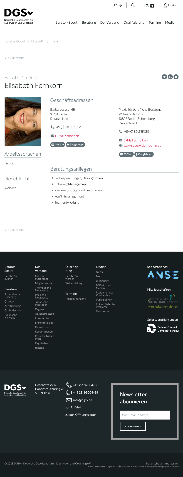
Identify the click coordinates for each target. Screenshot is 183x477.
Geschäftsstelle (44, 313)
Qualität (9, 301)
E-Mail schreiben (67, 136)
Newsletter (102, 311)
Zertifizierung (12, 306)
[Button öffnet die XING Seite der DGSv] (154, 5)
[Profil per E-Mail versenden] (176, 76)
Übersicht (16, 58)
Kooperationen (44, 331)
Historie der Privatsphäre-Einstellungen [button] (137, 466)
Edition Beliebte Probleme (105, 305)
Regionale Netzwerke (41, 296)
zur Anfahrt (73, 407)
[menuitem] (66, 24)
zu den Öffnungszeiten (81, 415)
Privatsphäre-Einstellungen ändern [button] (103, 466)
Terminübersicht (75, 299)
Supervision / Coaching (12, 295)
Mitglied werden (44, 283)
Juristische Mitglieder (41, 303)
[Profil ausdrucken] (170, 76)
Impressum (172, 463)
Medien (170, 22)
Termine (155, 22)
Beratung (89, 22)
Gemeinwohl (42, 327)
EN (116, 5)
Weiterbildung (73, 283)
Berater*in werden (71, 277)
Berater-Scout (66, 22)
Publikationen (104, 299)
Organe (39, 309)
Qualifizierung (133, 22)
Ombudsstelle (12, 310)
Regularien (41, 343)
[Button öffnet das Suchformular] (133, 5)
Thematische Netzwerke (43, 289)
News (99, 272)
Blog (98, 276)
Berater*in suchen (10, 277)
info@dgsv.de (82, 400)
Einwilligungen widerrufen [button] (167, 466)
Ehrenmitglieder (45, 322)
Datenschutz (154, 463)
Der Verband (109, 22)
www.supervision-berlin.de (142, 145)
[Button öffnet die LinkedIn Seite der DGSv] (145, 5)
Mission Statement (41, 277)
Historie (39, 347)
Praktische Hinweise (10, 316)
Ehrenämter (42, 318)
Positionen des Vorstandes (104, 294)
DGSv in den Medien (103, 287)
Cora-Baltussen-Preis (45, 337)
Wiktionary (102, 281)
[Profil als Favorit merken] (164, 76)
